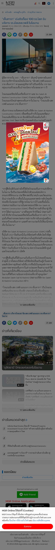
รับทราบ (27, 526)
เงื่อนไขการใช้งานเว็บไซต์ (18, 520)
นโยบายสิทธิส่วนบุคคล (41, 520)
